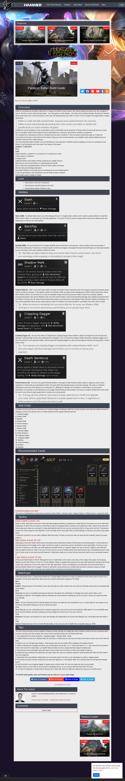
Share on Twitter (88, 679)
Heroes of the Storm (92, 5)
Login (122, 5)
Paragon (62, 675)
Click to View (46, 710)
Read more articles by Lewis (60, 700)
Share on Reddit (72, 679)
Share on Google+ (56, 679)
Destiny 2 (67, 5)
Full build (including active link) (26, 511)
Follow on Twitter (40, 700)
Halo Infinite (78, 5)
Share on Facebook (39, 679)
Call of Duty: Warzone (53, 5)
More (104, 5)
